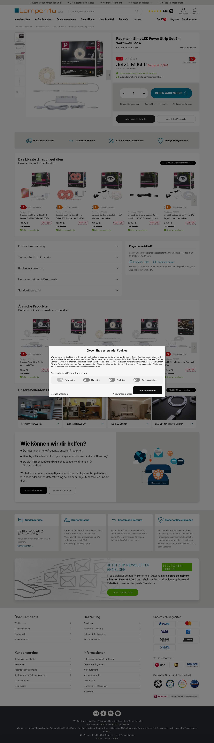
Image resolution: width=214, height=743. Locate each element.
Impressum (81, 373)
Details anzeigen (59, 393)
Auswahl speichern (122, 393)
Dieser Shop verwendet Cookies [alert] (107, 350)
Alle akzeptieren (147, 390)
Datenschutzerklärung (62, 373)
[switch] (60, 380)
